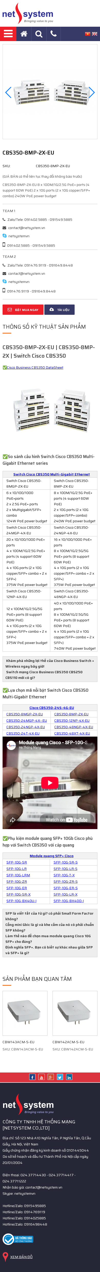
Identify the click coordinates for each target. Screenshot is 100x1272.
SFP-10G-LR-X (65, 894)
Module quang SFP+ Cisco (52, 856)
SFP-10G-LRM (18, 875)
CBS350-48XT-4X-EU (72, 733)
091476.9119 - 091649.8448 (31, 291)
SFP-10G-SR (16, 862)
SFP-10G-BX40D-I (69, 901)
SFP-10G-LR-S (65, 868)
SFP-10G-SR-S (66, 862)
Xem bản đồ (21, 1257)
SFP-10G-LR (16, 868)
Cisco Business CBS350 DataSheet (35, 367)
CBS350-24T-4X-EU (22, 733)
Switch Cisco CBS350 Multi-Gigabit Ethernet (51, 474)
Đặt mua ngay (26, 309)
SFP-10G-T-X (64, 875)
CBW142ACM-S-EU (68, 1042)
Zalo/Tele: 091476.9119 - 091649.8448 (40, 265)
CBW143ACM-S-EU (18, 1042)
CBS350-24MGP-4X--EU (26, 720)
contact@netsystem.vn (26, 228)
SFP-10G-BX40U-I (21, 901)
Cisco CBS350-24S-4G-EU (51, 707)
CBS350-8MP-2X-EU (71, 714)
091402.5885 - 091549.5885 (30, 245)
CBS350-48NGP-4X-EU (73, 727)
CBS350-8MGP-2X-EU (24, 714)
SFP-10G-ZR (16, 881)
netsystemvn (18, 236)
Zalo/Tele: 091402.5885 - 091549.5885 (39, 219)
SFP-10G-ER (16, 888)
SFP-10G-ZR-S (66, 881)
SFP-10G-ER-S (66, 888)
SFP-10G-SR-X (18, 894)
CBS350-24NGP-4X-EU (25, 727)
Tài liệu (62, 309)
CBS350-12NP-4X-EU (71, 720)
